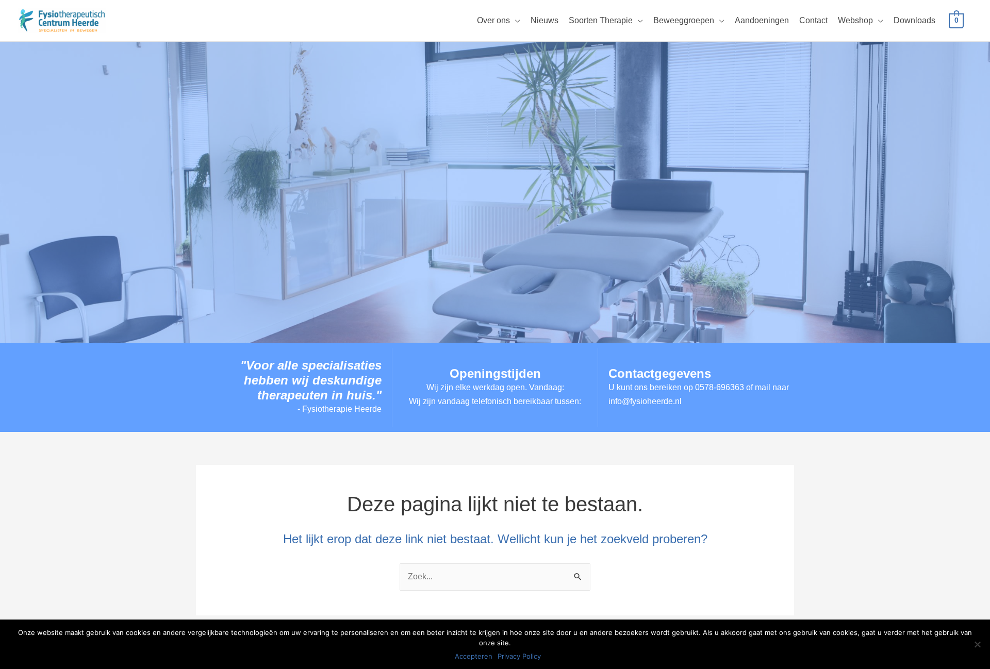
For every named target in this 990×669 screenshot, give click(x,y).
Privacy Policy (519, 656)
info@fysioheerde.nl (645, 401)
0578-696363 (719, 387)
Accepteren (473, 656)
